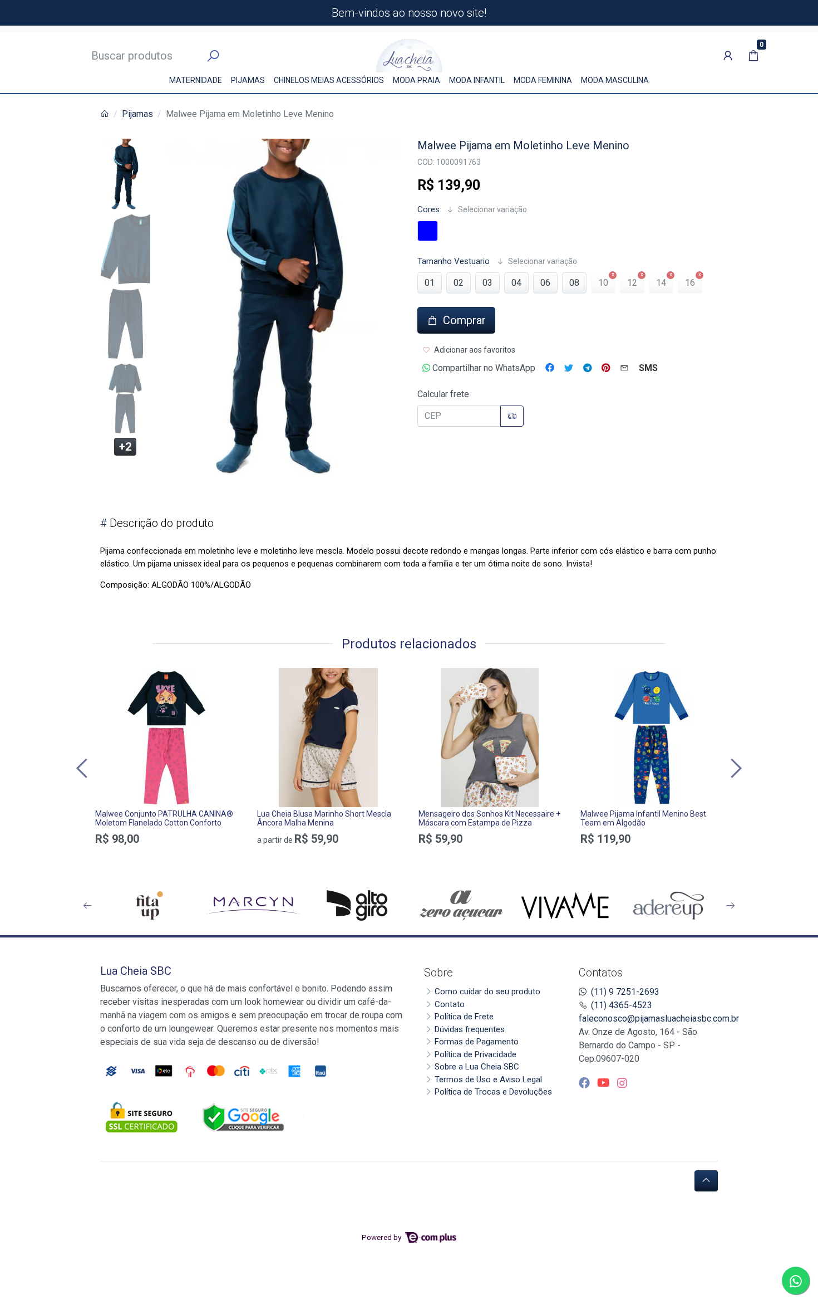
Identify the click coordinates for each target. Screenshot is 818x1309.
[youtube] (605, 1083)
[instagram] (622, 1083)
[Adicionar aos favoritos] (109, 678)
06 (545, 282)
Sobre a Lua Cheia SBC (477, 1067)
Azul (427, 231)
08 (574, 282)
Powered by (382, 1237)
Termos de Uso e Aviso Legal (488, 1079)
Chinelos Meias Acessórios (329, 80)
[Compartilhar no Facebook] (549, 368)
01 (430, 282)
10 (603, 282)
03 (487, 282)
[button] (728, 56)
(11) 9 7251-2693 (625, 991)
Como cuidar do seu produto (487, 991)
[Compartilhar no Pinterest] (606, 368)
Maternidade (195, 80)
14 (661, 282)
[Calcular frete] (512, 416)
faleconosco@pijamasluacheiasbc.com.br (659, 1018)
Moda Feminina (543, 80)
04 (516, 282)
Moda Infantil (477, 80)
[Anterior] (83, 768)
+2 (125, 446)
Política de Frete (464, 1017)
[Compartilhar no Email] (624, 368)
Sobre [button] (438, 972)
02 (459, 282)
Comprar (166, 858)
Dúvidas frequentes (470, 1029)
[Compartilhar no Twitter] (568, 368)
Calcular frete (443, 394)
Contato (450, 1004)
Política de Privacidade (475, 1054)
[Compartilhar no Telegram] (587, 368)
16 (690, 282)
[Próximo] (734, 768)
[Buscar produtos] (213, 56)
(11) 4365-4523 (621, 1005)
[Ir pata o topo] (706, 1180)
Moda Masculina (615, 80)
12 (632, 282)
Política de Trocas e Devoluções (493, 1092)
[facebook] (586, 1083)
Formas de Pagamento (477, 1042)
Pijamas (248, 80)
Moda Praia (416, 80)
